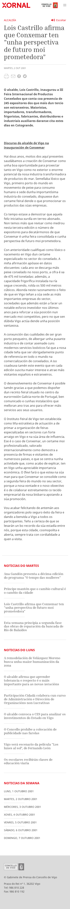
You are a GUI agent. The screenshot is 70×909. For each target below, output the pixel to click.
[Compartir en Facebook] (19, 76)
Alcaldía (10, 20)
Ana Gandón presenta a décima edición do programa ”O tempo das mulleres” (33, 575)
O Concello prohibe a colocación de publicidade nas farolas (30, 731)
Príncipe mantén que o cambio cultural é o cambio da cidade (35, 590)
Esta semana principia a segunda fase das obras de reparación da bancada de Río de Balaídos (33, 626)
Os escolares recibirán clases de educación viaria (28, 761)
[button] (65, 5)
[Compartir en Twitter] (25, 76)
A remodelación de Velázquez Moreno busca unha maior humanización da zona (32, 661)
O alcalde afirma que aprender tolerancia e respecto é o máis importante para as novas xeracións (31, 680)
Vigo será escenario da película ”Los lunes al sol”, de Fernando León (31, 746)
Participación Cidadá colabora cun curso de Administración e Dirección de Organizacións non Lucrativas (35, 699)
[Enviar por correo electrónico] (13, 77)
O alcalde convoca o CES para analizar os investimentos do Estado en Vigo (35, 716)
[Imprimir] (6, 77)
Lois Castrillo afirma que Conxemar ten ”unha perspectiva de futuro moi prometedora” (34, 607)
